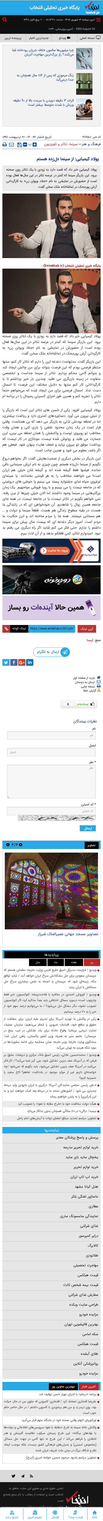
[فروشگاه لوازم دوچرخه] (51, 579)
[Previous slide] (20, 844)
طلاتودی (92, 1255)
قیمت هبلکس (88, 1275)
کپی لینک (86, 628)
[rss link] (31, 1476)
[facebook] (13, 662)
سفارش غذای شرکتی (83, 1295)
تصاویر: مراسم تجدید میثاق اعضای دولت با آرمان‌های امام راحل (56, 1118)
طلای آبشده (89, 1354)
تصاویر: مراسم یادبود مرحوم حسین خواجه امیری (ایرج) (61, 1457)
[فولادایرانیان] (51, 551)
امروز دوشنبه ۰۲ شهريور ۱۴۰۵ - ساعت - (69, 20)
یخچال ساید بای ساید (82, 1157)
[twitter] (6, 662)
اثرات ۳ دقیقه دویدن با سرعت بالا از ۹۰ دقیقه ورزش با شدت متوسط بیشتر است (43, 102)
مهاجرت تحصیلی (86, 1265)
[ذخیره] (19, 145)
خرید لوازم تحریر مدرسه (80, 1147)
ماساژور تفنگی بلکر (84, 1196)
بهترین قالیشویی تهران (81, 1324)
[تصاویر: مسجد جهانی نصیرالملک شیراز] (51, 891)
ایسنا (90, 640)
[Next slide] (8, 844)
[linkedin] (29, 662)
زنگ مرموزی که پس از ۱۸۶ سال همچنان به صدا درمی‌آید (45, 77)
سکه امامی (90, 1334)
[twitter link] (13, 1476)
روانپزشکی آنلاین (85, 1364)
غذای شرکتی (89, 1226)
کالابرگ (93, 1246)
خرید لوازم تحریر (86, 1167)
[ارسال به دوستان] (11, 144)
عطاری (93, 1206)
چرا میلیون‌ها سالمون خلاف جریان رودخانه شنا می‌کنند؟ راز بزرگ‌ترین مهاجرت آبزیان (43, 52)
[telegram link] (22, 1476)
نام (94, 728)
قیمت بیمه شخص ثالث (80, 1285)
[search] (5, 20)
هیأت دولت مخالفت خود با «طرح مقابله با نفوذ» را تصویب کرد (57, 1103)
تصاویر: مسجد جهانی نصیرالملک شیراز (68, 934)
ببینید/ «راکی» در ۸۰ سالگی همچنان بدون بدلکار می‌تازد (61, 1111)
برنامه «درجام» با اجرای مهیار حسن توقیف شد (67, 1394)
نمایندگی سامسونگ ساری (79, 1216)
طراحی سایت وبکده (83, 1305)
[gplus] (21, 662)
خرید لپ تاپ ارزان (84, 1177)
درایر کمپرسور (88, 1236)
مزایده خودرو (88, 1314)
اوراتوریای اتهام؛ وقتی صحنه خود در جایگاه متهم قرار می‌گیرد (59, 1420)
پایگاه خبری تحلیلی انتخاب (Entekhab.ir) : (71, 265)
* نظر (92, 762)
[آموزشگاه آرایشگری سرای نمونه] (51, 607)
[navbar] (98, 19)
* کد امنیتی (88, 804)
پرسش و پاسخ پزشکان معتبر (77, 1137)
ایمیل (92, 745)
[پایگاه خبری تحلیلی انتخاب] (92, 7)
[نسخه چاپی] (4, 144)
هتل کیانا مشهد (86, 1187)
